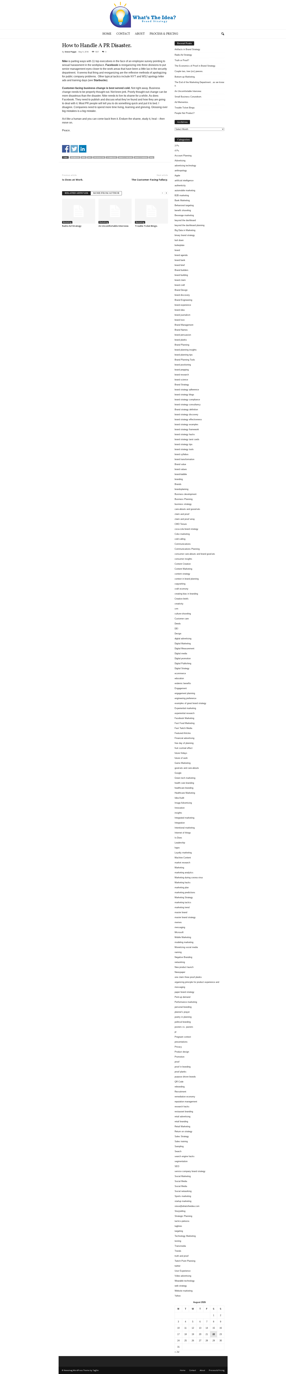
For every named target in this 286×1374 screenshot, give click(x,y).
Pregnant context (183, 1037)
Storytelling (180, 1211)
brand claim (180, 280)
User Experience (183, 1271)
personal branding (183, 1007)
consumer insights (183, 559)
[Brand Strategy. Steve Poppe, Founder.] (143, 14)
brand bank (180, 260)
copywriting (180, 584)
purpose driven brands (185, 1076)
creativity (179, 603)
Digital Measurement (184, 648)
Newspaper (180, 972)
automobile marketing (185, 190)
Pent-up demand (182, 997)
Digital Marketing (183, 643)
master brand (181, 912)
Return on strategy (183, 1131)
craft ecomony (181, 589)
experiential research (184, 713)
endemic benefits (183, 683)
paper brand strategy (184, 992)
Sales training (181, 1141)
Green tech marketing (185, 778)
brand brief (180, 265)
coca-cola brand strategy (186, 529)
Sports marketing (183, 1196)
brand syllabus (182, 454)
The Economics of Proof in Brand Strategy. (195, 66)
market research (182, 862)
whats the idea (125, 157)
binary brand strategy (185, 235)
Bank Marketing (182, 200)
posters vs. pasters (184, 1027)
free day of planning (184, 743)
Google (178, 773)
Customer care (182, 618)
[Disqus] (115, 271)
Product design (182, 1052)
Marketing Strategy (184, 897)
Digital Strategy (182, 668)
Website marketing (183, 1291)
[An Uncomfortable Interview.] (115, 211)
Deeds (178, 623)
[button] (222, 34)
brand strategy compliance (187, 399)
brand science (181, 379)
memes (178, 922)
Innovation (180, 808)
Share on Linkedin (82, 149)
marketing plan (182, 887)
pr (175, 1032)
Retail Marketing (182, 1126)
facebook (75, 157)
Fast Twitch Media (183, 728)
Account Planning (183, 155)
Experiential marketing (185, 708)
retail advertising (182, 1116)
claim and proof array (185, 519)
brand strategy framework (187, 429)
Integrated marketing (184, 818)
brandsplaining (181, 489)
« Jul (177, 1352)
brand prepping (182, 369)
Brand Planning (182, 345)
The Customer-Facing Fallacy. (149, 179)
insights (178, 813)
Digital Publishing (183, 663)
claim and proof (182, 514)
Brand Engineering (183, 300)
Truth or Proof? (182, 60)
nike (83, 157)
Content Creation (183, 564)
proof (177, 1061)
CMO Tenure (181, 524)
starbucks (111, 157)
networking (180, 962)
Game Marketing (183, 763)
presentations (181, 1042)
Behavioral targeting (184, 205)
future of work (181, 758)
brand (177, 250)
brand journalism (182, 315)
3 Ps (177, 145)
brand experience (183, 305)
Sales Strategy (182, 1136)
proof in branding (183, 1066)
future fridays (181, 753)
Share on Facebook (66, 149)
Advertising (180, 160)
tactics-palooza (182, 1221)
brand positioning (183, 364)
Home (106, 34)
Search (178, 1151)
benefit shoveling (183, 210)
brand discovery (182, 295)
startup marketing (183, 1201)
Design (178, 633)
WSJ (151, 157)
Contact (123, 34)
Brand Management (184, 325)
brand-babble (181, 474)
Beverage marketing (184, 215)
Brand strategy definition (186, 409)
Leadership (180, 842)
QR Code (179, 1081)
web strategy (181, 1286)
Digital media (181, 653)
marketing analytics (184, 872)
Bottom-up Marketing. (185, 77)
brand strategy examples (186, 424)
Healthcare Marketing (185, 793)
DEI (176, 628)
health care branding (184, 783)
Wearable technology (185, 1281)
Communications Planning (187, 549)
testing (178, 1241)
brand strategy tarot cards (187, 439)
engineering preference (185, 698)
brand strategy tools (184, 449)
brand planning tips (184, 354)
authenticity (180, 185)
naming (178, 952)
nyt (89, 157)
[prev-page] (162, 193)
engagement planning (185, 693)
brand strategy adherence (187, 389)
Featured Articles (183, 733)
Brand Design (181, 290)
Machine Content (183, 857)
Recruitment (180, 1091)
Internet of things (183, 832)
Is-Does (178, 837)
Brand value (180, 464)
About (140, 34)
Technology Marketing (185, 1236)
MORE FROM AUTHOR (106, 193)
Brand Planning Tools (185, 359)
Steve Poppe (70, 51)
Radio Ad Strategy (71, 225)
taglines (178, 1226)
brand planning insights (186, 350)
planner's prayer (182, 1012)
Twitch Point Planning (185, 1261)
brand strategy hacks (185, 434)
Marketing (67, 222)
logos (177, 847)
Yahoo (178, 1296)
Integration (180, 823)
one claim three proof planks (188, 977)
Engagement (181, 688)
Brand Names (181, 330)
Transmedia (180, 1246)
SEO (177, 1166)
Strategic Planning (183, 1216)
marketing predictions (185, 892)
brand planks (181, 340)
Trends (178, 1251)
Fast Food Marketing (184, 723)
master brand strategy (185, 917)
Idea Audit (179, 798)
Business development (185, 494)
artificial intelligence (184, 180)
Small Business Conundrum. (188, 96)
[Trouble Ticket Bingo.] (151, 211)
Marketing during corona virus (189, 877)
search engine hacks (184, 1156)
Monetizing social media (186, 947)
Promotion (179, 1057)
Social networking (183, 1191)
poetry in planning (183, 1017)
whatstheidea (141, 157)
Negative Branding (183, 957)
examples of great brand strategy (190, 703)
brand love (180, 320)
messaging (180, 927)
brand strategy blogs (184, 394)
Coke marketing (182, 534)
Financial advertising (184, 738)
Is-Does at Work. (72, 179)
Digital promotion (183, 658)
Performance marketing (186, 1002)
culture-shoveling (183, 613)
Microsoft (179, 932)
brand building (181, 275)
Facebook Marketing (184, 718)
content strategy (182, 574)
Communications (183, 544)
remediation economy (185, 1096)
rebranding (180, 1086)
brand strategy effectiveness (188, 419)
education (179, 678)
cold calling (180, 539)
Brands (178, 484)
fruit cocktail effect (183, 748)
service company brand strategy (190, 1171)
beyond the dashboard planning (189, 225)
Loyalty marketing (183, 852)
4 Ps (177, 150)
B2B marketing (182, 195)
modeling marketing (184, 942)
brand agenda (181, 255)
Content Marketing (183, 569)
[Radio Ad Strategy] (78, 211)
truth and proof (182, 1256)
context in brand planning (187, 579)
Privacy (178, 1047)
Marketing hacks (183, 882)
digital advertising (183, 638)
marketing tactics (183, 902)
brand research (182, 374)
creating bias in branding (186, 593)
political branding (183, 1022)
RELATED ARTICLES (76, 193)
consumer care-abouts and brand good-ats (195, 554)
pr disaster (99, 157)
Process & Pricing (164, 34)
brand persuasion (183, 335)
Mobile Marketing (183, 937)
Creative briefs (182, 598)
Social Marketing (183, 1176)
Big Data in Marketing (185, 230)
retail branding (181, 1121)
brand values (181, 469)
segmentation (181, 1161)
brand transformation (184, 459)
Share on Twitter (74, 149)
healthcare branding (184, 788)
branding (179, 479)
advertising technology (185, 165)
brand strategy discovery (186, 414)
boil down (179, 240)
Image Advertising (183, 803)
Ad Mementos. (182, 102)
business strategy (183, 504)
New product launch (184, 967)
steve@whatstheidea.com (187, 1206)
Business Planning (183, 499)
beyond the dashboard (185, 220)
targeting (179, 1231)
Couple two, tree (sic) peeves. (189, 71)
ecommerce (180, 673)
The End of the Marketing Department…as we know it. (199, 84)
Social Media (181, 1181)
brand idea (180, 310)
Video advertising (183, 1276)
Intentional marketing (185, 827)
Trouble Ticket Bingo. (146, 225)
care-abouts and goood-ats (187, 509)
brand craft (180, 285)
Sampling (179, 1146)
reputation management (186, 1101)
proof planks (180, 1071)
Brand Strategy (182, 384)
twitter (177, 1266)
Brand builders (181, 270)
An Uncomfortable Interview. (113, 225)
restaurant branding (184, 1111)
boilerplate (179, 245)
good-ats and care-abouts (187, 768)
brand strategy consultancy (188, 404)
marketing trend (182, 907)
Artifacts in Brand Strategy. (188, 49)
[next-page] (166, 193)
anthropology (181, 170)
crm (176, 608)
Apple (177, 175)
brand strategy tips (183, 444)
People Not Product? (184, 113)
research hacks (182, 1106)
